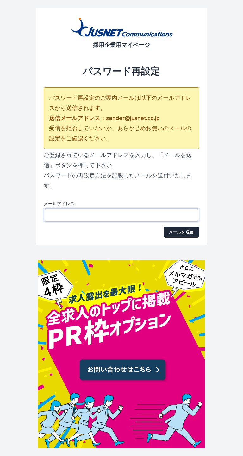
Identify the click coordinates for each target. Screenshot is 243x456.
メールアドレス (59, 204)
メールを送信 (181, 232)
